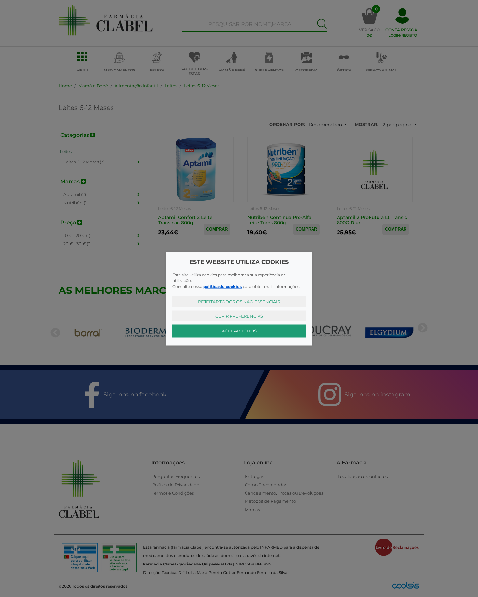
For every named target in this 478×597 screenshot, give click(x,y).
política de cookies (222, 286)
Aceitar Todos (239, 330)
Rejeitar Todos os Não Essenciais (239, 301)
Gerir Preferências (239, 315)
